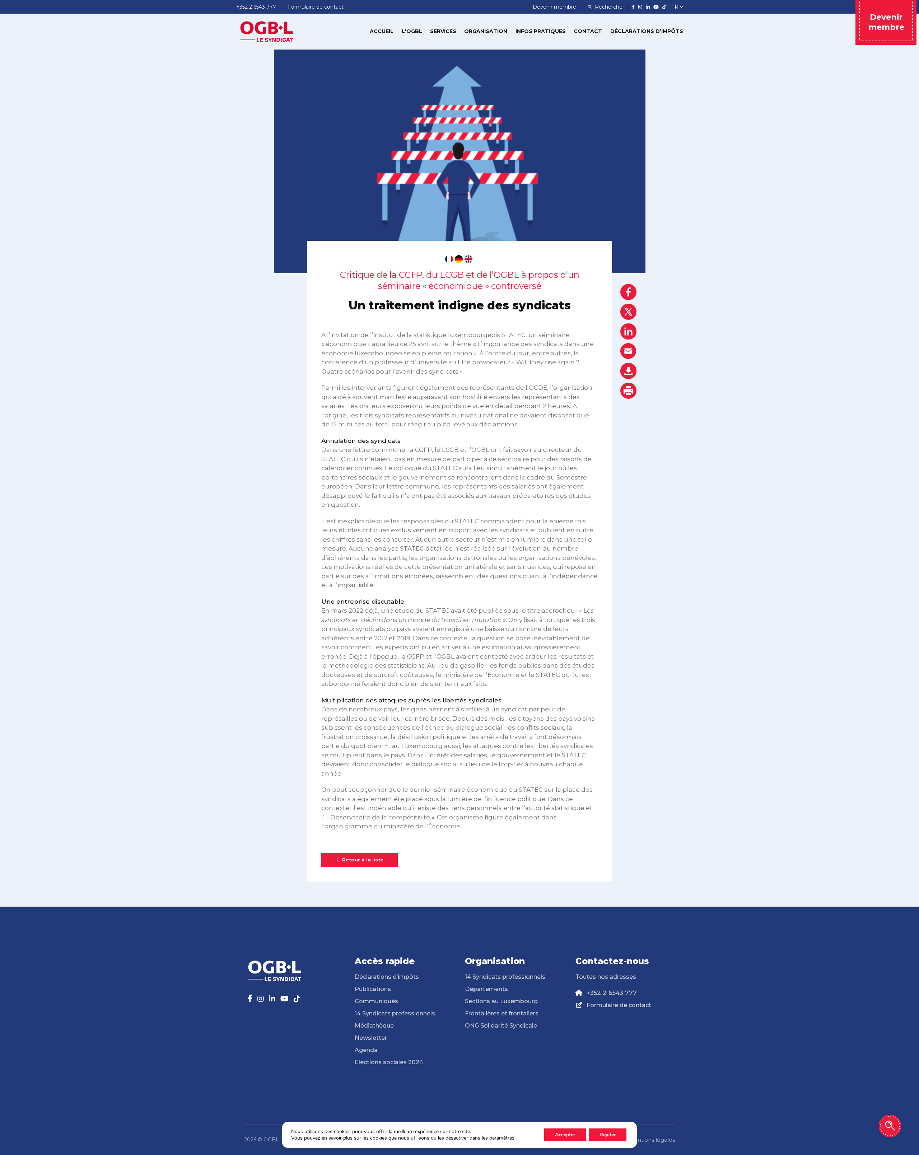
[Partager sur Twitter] (628, 312)
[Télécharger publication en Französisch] (449, 259)
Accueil (381, 31)
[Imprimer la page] (628, 391)
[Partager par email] (628, 351)
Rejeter (608, 1134)
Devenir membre (555, 7)
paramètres (501, 1138)
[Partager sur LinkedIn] (628, 331)
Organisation (485, 31)
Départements (486, 989)
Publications (373, 989)
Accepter (565, 1134)
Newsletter (371, 1037)
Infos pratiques (541, 31)
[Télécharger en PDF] (628, 371)
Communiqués (376, 1001)
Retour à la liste (362, 859)
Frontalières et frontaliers (501, 1013)
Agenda (366, 1050)
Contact (588, 31)
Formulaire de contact (619, 1005)
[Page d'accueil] (266, 30)
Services (443, 31)
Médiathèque (374, 1025)
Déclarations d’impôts (646, 31)
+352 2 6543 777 (612, 992)
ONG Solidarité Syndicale (501, 1025)
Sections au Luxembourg (501, 1001)
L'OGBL (412, 31)
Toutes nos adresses (605, 976)
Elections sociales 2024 (389, 1062)
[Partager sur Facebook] (628, 292)
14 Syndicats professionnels (395, 1013)
